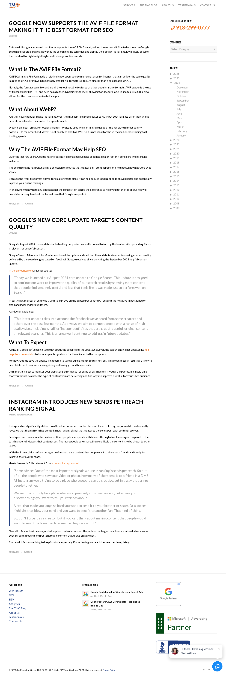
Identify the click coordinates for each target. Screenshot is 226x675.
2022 (176, 144)
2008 (176, 208)
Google (11, 36)
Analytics (14, 603)
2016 (176, 171)
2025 (176, 78)
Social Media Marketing (24, 415)
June (179, 113)
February (182, 131)
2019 (176, 158)
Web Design (16, 590)
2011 (176, 194)
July (179, 109)
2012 (176, 189)
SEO (15, 36)
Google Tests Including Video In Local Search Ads (116, 592)
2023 (176, 139)
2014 (176, 180)
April (179, 122)
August (181, 104)
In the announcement (21, 270)
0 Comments (29, 204)
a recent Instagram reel (65, 463)
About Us (14, 612)
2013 (176, 185)
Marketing (12, 415)
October (181, 96)
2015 (176, 176)
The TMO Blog (17, 608)
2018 (176, 162)
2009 (176, 203)
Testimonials (16, 616)
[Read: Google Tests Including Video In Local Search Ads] (85, 594)
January (181, 135)
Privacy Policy (109, 670)
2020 (176, 153)
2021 (176, 148)
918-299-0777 (192, 27)
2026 (176, 73)
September (183, 100)
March (180, 126)
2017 (176, 167)
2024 (177, 82)
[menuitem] (129, 5)
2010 (176, 198)
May (179, 118)
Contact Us (15, 621)
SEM (11, 599)
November (183, 91)
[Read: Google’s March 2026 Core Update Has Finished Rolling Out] (85, 603)
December (183, 87)
